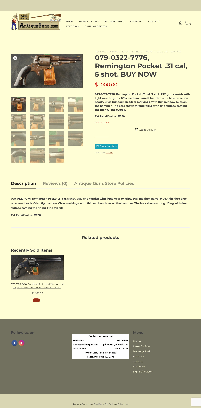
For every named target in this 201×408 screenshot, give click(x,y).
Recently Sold (114, 21)
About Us (136, 21)
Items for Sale (89, 21)
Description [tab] (23, 183)
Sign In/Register (96, 26)
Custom (108, 51)
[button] (15, 58)
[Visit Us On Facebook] (14, 345)
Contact (154, 21)
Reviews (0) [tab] (55, 183)
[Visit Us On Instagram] (21, 345)
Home (70, 21)
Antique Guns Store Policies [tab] (104, 183)
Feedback (72, 26)
